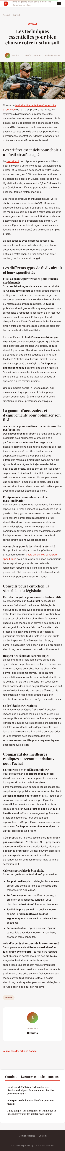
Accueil (6, 15)
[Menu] (59, 3)
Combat (16, 15)
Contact (43, 1135)
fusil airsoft (12, 161)
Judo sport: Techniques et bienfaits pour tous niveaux (30, 1102)
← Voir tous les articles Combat (20, 1051)
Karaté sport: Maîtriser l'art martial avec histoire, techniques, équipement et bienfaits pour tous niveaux (30, 1090)
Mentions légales (26, 1135)
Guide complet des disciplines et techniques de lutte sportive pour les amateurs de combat (31, 1112)
